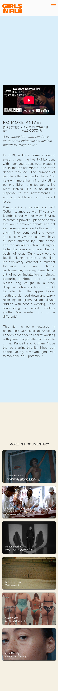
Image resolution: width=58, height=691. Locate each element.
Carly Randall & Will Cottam (34, 129)
